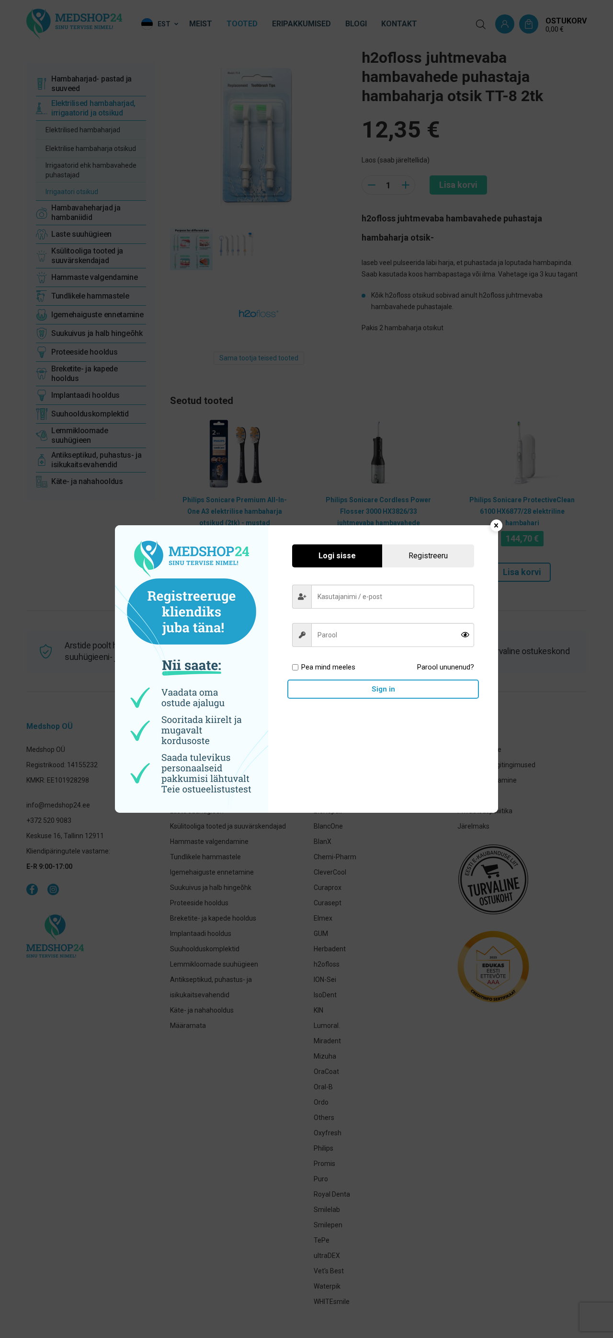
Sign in (383, 689)
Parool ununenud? (445, 667)
